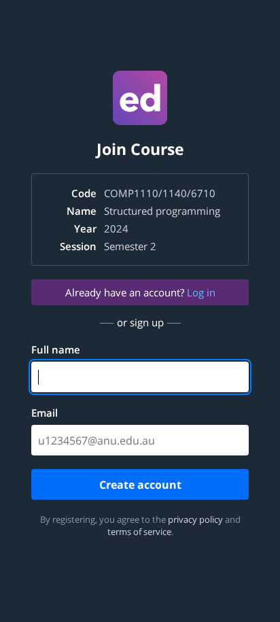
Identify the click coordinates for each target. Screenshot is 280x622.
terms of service (139, 531)
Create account (140, 484)
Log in (201, 292)
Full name (55, 349)
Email (44, 412)
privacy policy (195, 519)
